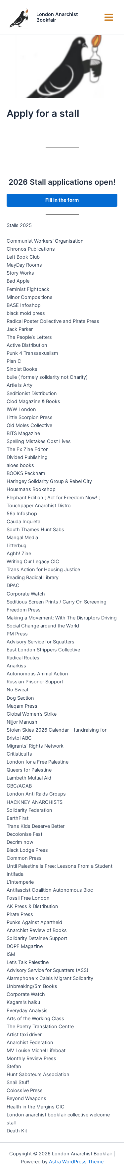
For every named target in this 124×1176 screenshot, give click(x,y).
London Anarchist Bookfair (57, 17)
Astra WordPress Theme (76, 1162)
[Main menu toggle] (108, 17)
